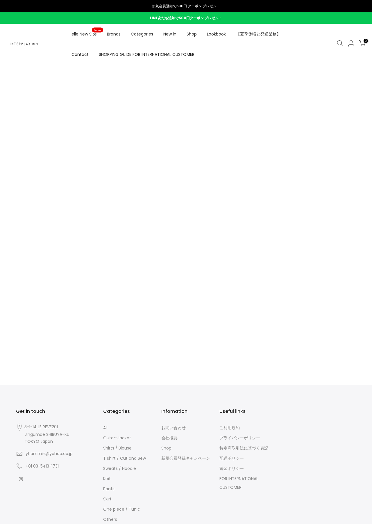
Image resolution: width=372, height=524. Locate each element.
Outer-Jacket (117, 438)
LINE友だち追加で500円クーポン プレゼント (186, 17)
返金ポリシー (231, 468)
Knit (107, 479)
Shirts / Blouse (117, 448)
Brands (114, 34)
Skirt (107, 499)
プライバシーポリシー (239, 438)
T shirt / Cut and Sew (124, 458)
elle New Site (86, 33)
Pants (109, 489)
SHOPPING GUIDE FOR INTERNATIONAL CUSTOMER (146, 54)
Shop (192, 34)
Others (110, 519)
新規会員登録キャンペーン (185, 458)
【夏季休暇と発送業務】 (258, 34)
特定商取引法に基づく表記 (243, 448)
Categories (142, 34)
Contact (80, 54)
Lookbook (216, 34)
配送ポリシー (231, 458)
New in (169, 34)
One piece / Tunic (121, 509)
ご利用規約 (229, 428)
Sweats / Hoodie (119, 468)
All (105, 428)
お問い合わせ (173, 428)
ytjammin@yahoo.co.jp (49, 453)
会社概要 (169, 438)
